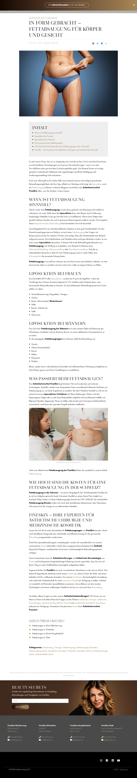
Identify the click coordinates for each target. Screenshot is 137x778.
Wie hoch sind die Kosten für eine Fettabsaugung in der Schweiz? (62, 146)
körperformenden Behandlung (47, 223)
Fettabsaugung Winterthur (87, 647)
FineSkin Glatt (107, 725)
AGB (116, 769)
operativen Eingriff (70, 580)
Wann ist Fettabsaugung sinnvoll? (49, 132)
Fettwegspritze (35, 256)
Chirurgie (58, 647)
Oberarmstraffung (56, 249)
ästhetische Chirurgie (87, 599)
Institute (71, 573)
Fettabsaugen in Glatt (41, 637)
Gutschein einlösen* (127, 759)
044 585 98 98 (16, 737)
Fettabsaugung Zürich (38, 650)
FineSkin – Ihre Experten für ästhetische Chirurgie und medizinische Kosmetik (66, 149)
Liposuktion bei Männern (45, 139)
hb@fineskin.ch (77, 740)
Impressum (123, 769)
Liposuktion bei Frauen (44, 136)
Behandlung (34, 537)
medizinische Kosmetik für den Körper (89, 602)
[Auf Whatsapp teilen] (106, 43)
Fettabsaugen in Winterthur (43, 629)
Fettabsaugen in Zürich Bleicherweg (47, 625)
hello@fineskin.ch (16, 740)
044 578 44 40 (110, 737)
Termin (75, 606)
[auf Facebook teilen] (93, 43)
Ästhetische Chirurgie (43, 18)
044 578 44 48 (78, 737)
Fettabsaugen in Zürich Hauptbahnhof (47, 633)
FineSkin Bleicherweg (17, 725)
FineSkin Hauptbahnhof (80, 725)
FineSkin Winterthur (47, 725)
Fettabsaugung (38, 187)
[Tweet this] (97, 43)
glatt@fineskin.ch (109, 740)
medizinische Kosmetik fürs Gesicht (56, 602)
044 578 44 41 (47, 737)
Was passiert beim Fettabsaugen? (49, 143)
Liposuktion (96, 184)
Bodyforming (47, 647)
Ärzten (43, 545)
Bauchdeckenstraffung (78, 249)
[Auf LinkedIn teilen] (102, 43)
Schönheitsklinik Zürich (44, 654)
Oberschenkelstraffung (38, 249)
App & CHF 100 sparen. (66, 5)
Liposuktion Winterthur (67, 650)
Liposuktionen (56, 278)
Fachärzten (77, 577)
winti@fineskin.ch (47, 740)
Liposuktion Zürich (84, 650)
